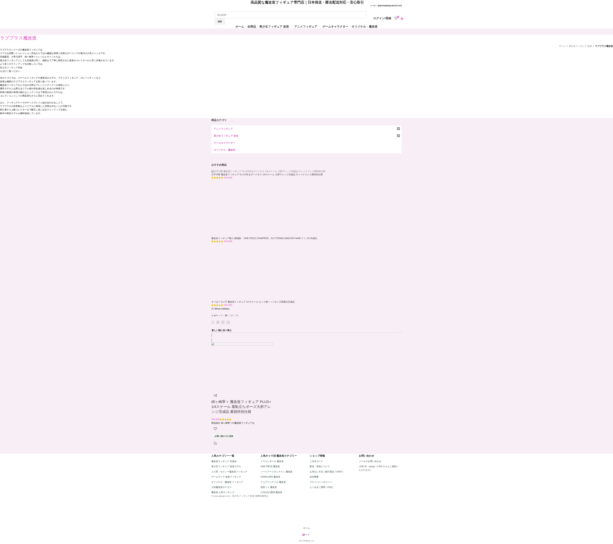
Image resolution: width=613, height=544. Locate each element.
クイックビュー (215, 443)
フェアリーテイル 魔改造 (273, 482)
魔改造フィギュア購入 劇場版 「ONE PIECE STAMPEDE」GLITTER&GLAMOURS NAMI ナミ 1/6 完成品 (264, 238)
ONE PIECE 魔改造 (270, 466)
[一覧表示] (212, 322)
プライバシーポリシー (321, 482)
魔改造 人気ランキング (222, 492)
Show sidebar (222, 309)
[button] (223, 436)
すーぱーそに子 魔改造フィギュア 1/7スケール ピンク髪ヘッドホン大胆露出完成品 (253, 302)
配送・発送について (320, 466)
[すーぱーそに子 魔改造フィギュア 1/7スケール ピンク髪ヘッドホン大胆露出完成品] (245, 272)
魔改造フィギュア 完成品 (224, 461)
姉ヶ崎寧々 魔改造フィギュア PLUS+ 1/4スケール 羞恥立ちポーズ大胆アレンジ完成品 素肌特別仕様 (241, 407)
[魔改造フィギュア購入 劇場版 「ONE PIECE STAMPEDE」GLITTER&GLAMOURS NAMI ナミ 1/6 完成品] (245, 209)
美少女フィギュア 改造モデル (226, 466)
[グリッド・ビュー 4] (228, 322)
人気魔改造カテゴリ (221, 487)
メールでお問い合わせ (370, 461)
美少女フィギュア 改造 (580, 46)
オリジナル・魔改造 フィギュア (227, 482)
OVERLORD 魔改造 (270, 476)
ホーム (562, 46)
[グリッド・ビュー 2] (217, 322)
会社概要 (314, 476)
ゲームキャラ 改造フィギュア (226, 476)
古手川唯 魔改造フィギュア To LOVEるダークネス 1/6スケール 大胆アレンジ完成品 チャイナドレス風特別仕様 (267, 174)
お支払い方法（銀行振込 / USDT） (327, 471)
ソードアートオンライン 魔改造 (276, 471)
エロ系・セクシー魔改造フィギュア (229, 471)
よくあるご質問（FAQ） (322, 487)
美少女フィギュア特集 (11, 67)
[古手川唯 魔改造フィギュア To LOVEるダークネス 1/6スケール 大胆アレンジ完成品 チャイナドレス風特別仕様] (268, 171)
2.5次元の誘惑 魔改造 (271, 492)
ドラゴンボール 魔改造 (272, 461)
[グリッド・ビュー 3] (222, 322)
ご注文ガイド (316, 461)
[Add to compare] (215, 395)
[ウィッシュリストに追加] (215, 429)
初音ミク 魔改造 (269, 487)
